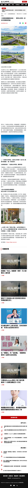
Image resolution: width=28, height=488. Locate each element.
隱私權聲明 (22, 476)
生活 (5, 13)
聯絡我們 (16, 476)
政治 (13, 4)
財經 (9, 4)
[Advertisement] (14, 109)
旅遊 (26, 4)
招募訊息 (11, 476)
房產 (22, 4)
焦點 (2, 4)
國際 (5, 4)
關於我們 (5, 476)
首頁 (2, 13)
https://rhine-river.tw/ (11, 242)
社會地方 (18, 4)
